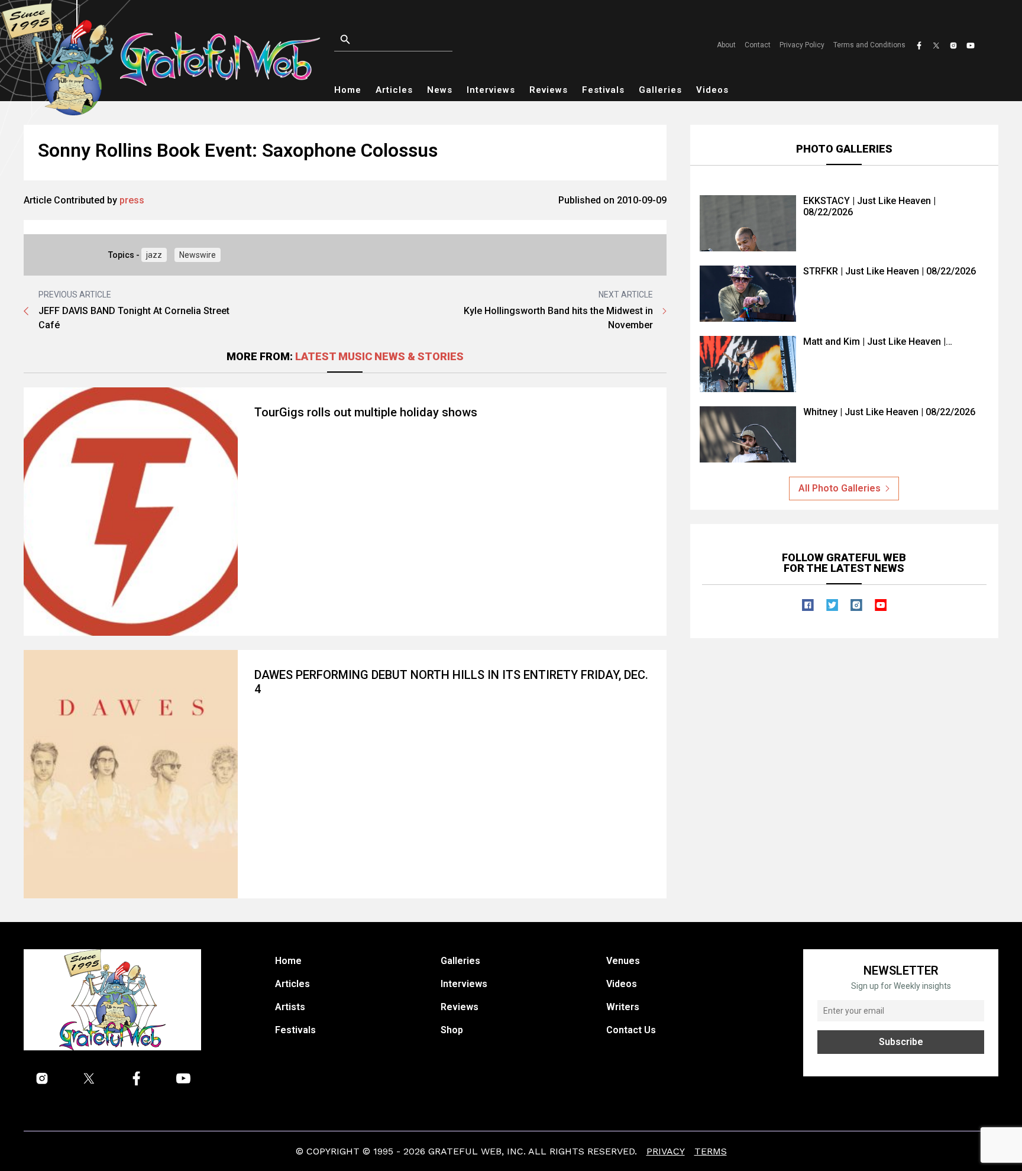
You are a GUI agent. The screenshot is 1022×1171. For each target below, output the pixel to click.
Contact (758, 45)
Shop (452, 1030)
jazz (154, 255)
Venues (623, 960)
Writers (622, 1007)
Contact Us (631, 1030)
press (131, 200)
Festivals (603, 90)
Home (347, 90)
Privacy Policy (802, 45)
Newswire (197, 255)
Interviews (491, 90)
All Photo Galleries (839, 488)
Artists (290, 1007)
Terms (710, 1151)
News (439, 90)
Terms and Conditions (869, 45)
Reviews (548, 90)
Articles (394, 90)
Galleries (660, 90)
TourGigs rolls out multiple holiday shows (365, 412)
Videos (712, 90)
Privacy (665, 1151)
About (726, 45)
